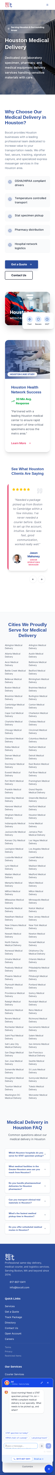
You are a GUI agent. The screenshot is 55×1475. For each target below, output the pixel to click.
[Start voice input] (41, 1446)
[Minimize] (41, 1382)
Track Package (13, 1317)
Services (10, 1306)
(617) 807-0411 (23, 1459)
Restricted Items (13, 1355)
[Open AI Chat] (49, 1469)
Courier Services (14, 1374)
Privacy (8, 1351)
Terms (8, 1347)
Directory (10, 1322)
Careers (9, 1338)
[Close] (48, 1382)
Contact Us (18, 275)
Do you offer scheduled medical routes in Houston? (25, 1228)
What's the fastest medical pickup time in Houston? (22, 1215)
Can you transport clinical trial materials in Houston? (24, 1201)
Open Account (13, 1333)
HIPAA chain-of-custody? (16, 1438)
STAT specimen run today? (17, 1433)
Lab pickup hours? (39, 1438)
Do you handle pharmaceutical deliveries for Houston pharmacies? (25, 1186)
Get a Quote (19, 264)
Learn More (18, 443)
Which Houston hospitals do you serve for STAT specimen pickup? (26, 1154)
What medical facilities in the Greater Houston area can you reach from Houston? (24, 1169)
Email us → (38, 1459)
